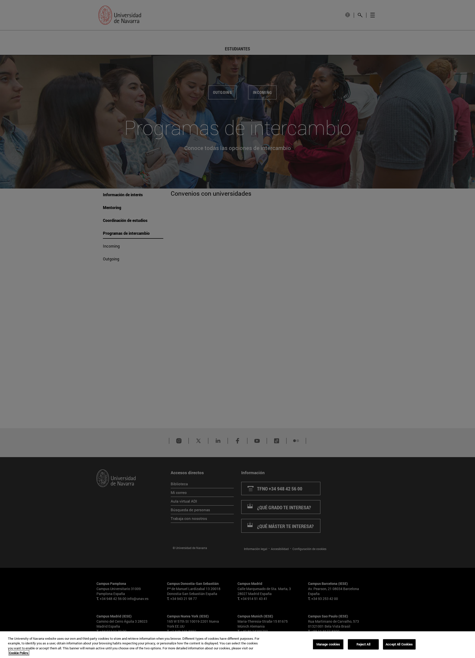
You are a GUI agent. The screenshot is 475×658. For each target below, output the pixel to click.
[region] (237, 644)
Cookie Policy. (19, 653)
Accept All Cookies (399, 644)
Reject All (363, 644)
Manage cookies (328, 644)
